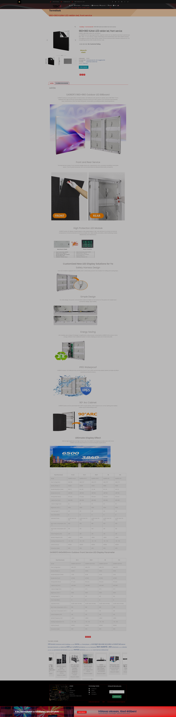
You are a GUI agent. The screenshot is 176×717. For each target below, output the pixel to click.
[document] (88, 358)
